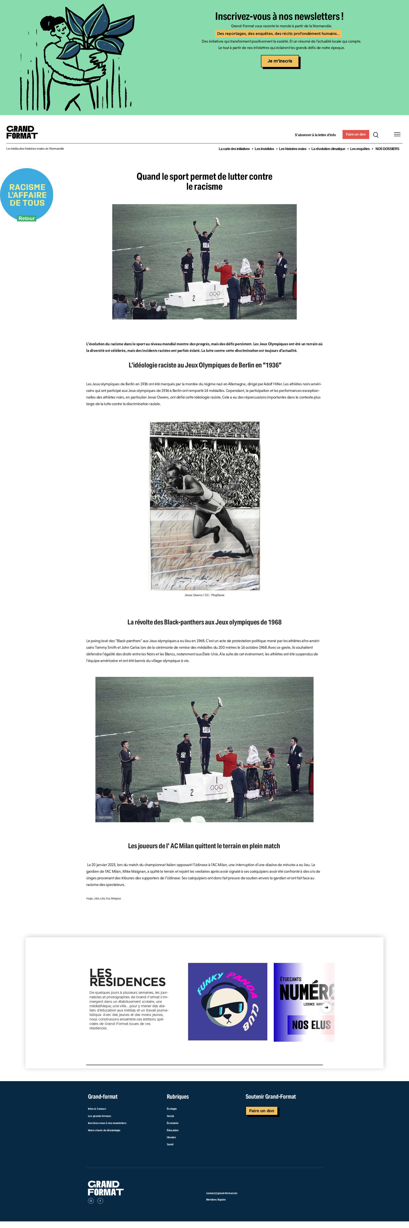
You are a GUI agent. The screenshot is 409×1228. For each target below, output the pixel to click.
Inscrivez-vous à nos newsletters (107, 1123)
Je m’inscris (280, 61)
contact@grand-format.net (221, 1193)
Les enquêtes (360, 149)
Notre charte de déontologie (104, 1130)
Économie (173, 1123)
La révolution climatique (328, 149)
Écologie (172, 1108)
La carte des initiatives (234, 149)
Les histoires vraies (292, 149)
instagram (90, 1201)
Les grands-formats (99, 1116)
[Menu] (397, 134)
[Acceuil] (24, 134)
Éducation (173, 1130)
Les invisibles (264, 149)
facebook (100, 1201)
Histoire (171, 1137)
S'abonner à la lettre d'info (315, 135)
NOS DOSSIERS (387, 149)
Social (170, 1116)
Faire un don (356, 134)
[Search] (375, 134)
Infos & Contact (97, 1108)
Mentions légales (216, 1199)
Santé (170, 1144)
